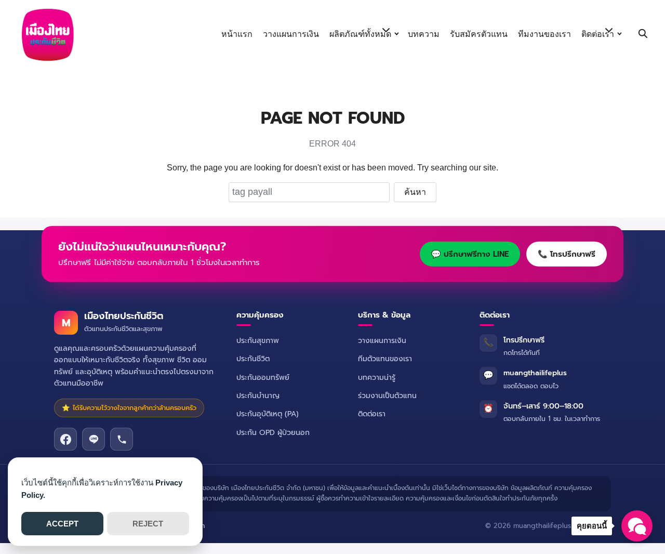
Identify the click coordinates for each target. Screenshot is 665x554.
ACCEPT (62, 523)
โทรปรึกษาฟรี (523, 340)
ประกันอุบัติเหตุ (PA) (267, 413)
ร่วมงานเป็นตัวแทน (387, 395)
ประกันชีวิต (253, 358)
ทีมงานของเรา (544, 34)
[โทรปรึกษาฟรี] (121, 439)
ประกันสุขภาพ (257, 340)
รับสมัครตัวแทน (479, 34)
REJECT (147, 523)
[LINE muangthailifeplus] (93, 439)
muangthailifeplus (535, 372)
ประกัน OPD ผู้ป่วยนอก (273, 432)
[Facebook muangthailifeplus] (65, 439)
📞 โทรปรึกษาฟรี (566, 254)
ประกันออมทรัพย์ (262, 377)
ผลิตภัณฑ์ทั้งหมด (360, 34)
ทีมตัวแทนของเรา (385, 358)
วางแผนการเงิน (291, 34)
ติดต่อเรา (597, 34)
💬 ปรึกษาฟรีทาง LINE (470, 254)
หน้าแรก (236, 34)
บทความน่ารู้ (376, 377)
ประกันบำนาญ (258, 395)
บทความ (424, 34)
